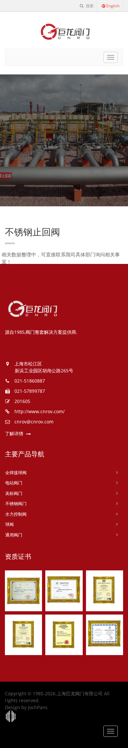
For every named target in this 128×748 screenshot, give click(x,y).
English (112, 6)
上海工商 (11, 717)
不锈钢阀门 (16, 503)
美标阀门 (13, 493)
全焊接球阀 (16, 472)
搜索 (89, 6)
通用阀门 (13, 535)
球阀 (9, 524)
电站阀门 (13, 483)
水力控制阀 (16, 514)
